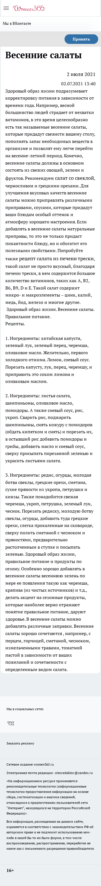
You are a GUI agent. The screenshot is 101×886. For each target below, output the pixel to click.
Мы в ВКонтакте (17, 23)
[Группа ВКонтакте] (10, 723)
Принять (81, 39)
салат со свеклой (74, 178)
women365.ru (44, 764)
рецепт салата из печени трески (56, 258)
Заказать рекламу (20, 743)
